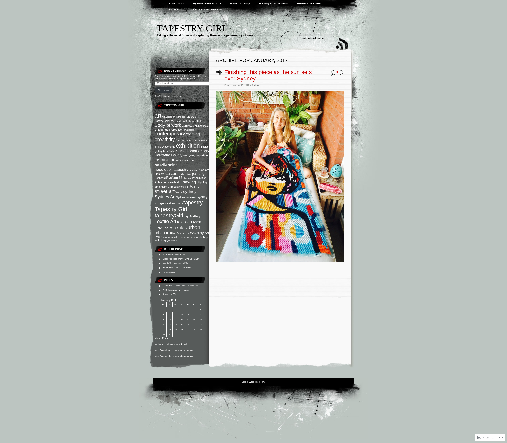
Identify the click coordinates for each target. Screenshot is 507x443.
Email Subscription (178, 70)
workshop (202, 237)
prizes (202, 177)
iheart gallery (189, 155)
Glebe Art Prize (177, 151)
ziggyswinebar (170, 240)
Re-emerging (169, 272)
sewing (189, 182)
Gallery (255, 85)
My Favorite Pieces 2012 (207, 3)
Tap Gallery (192, 216)
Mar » (165, 338)
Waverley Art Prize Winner (273, 3)
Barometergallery (164, 120)
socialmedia (179, 186)
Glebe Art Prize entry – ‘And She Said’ (181, 259)
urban (193, 227)
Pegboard (160, 177)
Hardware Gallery (240, 3)
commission (188, 130)
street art (165, 191)
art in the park (179, 117)
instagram (181, 160)
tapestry (193, 202)
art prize (191, 116)
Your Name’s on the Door (175, 254)
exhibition (188, 145)
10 (169, 319)
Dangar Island (184, 140)
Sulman (178, 192)
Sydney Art (165, 196)
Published (161, 182)
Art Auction (167, 117)
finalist (204, 146)
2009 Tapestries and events (206, 9)
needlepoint (166, 165)
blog (198, 120)
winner (187, 237)
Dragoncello (168, 146)
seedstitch (175, 182)
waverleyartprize (171, 237)
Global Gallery (198, 151)
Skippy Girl (165, 186)
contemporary (170, 133)
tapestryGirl (169, 215)
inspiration (165, 159)
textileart (184, 222)
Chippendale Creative (168, 129)
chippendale (202, 125)
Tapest (179, 203)
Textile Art (165, 221)
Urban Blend (176, 233)
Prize (195, 177)
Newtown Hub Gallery (175, 174)
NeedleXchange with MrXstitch (177, 263)
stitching (193, 186)
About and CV (176, 3)
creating (193, 134)
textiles (179, 227)
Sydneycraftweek (186, 197)
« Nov (157, 338)
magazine (191, 160)
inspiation (202, 155)
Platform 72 (174, 177)
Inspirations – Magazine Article (177, 267)
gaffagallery (161, 151)
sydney (190, 191)
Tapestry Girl (192, 28)
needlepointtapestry (171, 169)
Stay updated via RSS (312, 38)
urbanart (162, 233)
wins (193, 237)
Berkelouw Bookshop (185, 121)
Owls (188, 174)
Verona (186, 233)
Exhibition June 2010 (309, 3)
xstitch (158, 240)
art (158, 115)
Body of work (168, 125)
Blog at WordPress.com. (253, 382)
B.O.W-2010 (175, 9)
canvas (188, 125)
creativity (165, 139)
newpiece (193, 170)
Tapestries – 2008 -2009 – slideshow (180, 285)
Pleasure (187, 178)
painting (198, 174)
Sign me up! (163, 90)
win (181, 237)
